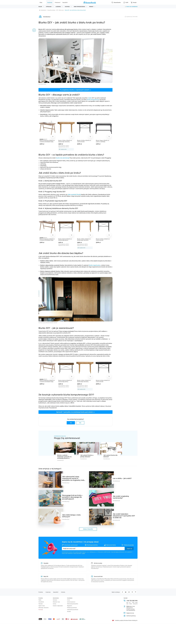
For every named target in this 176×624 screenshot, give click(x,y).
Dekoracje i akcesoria (43, 607)
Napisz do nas (130, 613)
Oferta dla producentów (72, 603)
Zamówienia (56, 598)
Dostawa (55, 600)
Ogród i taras (41, 605)
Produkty (40, 592)
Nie (80, 422)
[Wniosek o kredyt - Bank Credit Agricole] (82, 619)
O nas (68, 600)
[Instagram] (129, 592)
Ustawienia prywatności (72, 609)
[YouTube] (125, 592)
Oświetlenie (41, 601)
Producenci (57, 2)
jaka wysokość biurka (74, 194)
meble (90, 98)
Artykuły (63, 592)
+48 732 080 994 (132, 600)
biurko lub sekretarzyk (62, 158)
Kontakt (69, 611)
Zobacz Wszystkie (88, 529)
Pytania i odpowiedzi (58, 605)
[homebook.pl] (90, 2)
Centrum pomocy (131, 615)
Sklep (41, 2)
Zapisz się (129, 548)
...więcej (83, 553)
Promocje (40, 609)
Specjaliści (65, 2)
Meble (39, 600)
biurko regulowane (94, 265)
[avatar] (40, 16)
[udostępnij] (34, 30)
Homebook (69, 598)
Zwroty (54, 603)
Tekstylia (40, 603)
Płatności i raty (56, 601)
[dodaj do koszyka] (53, 136)
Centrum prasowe (71, 601)
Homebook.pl (46, 16)
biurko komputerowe (93, 99)
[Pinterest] (132, 592)
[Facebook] (122, 592)
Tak (71, 422)
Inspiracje (49, 2)
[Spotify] (135, 592)
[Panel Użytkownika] (125, 2)
